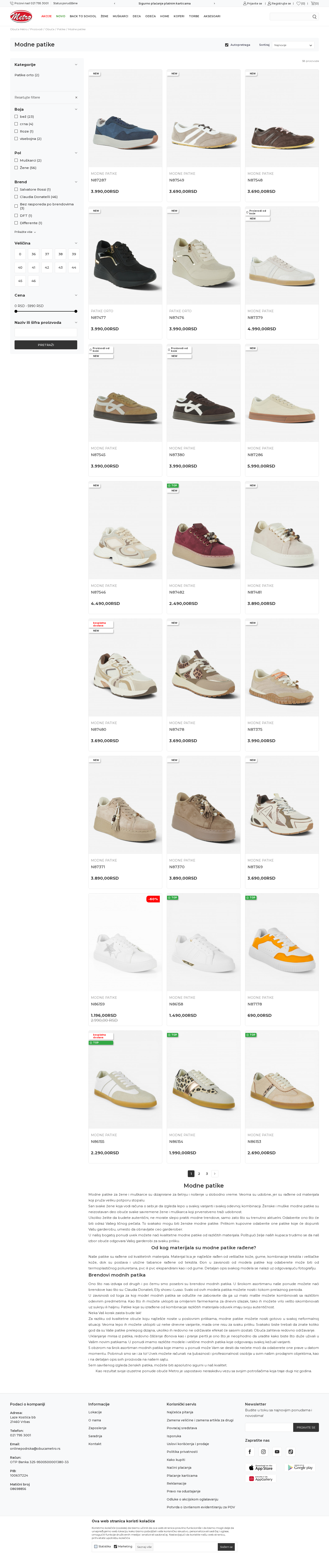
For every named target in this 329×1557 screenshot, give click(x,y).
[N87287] (125, 118)
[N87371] (125, 805)
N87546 (98, 592)
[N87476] (203, 255)
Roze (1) (27, 131)
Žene (104, 16)
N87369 (255, 867)
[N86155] (125, 1079)
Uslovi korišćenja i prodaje (188, 1444)
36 (34, 254)
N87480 (98, 729)
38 (60, 254)
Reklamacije (176, 1483)
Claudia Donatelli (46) (39, 197)
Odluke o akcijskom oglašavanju (192, 1499)
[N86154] (203, 1079)
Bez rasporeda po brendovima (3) (47, 206)
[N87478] (203, 667)
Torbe (194, 16)
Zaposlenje (97, 1428)
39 (74, 254)
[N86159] (125, 942)
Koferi (179, 16)
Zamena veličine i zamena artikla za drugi (200, 1420)
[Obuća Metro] (21, 16)
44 (74, 267)
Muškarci (120, 16)
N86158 (176, 1004)
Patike (61, 29)
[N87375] (282, 667)
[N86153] (282, 1079)
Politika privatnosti (182, 1452)
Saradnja (95, 1436)
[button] (47, 109)
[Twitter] (290, 1451)
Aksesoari (212, 16)
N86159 (98, 1004)
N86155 (97, 1141)
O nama (94, 1420)
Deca (137, 16)
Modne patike (104, 174)
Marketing (125, 1546)
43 (60, 267)
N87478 (176, 729)
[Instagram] (263, 1451)
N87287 (98, 180)
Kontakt (94, 1444)
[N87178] (282, 942)
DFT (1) (26, 216)
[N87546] (125, 530)
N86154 (176, 1141)
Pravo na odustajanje (184, 1491)
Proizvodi (36, 29)
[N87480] (125, 667)
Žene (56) (28, 168)
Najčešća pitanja (180, 1412)
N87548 (255, 180)
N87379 (255, 317)
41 (33, 267)
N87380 (176, 455)
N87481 (255, 592)
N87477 (98, 317)
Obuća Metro (19, 29)
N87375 (255, 729)
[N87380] (203, 393)
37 (47, 254)
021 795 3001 (20, 1435)
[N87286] (282, 393)
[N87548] (282, 118)
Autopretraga (240, 44)
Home (164, 16)
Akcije (46, 16)
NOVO (60, 16)
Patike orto (27, 75)
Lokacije (95, 1412)
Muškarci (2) (31, 160)
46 (33, 281)
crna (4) (26, 124)
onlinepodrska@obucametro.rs (35, 1449)
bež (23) (27, 117)
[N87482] (203, 530)
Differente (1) (31, 223)
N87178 (255, 1004)
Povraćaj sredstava (182, 1428)
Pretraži (46, 345)
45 (20, 281)
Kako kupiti (176, 1460)
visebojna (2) (31, 139)
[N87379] (282, 255)
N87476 (176, 317)
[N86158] (203, 942)
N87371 (98, 867)
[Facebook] (249, 1451)
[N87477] (125, 255)
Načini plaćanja (179, 1468)
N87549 (176, 180)
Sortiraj (264, 44)
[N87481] (282, 530)
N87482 (176, 592)
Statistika (104, 1546)
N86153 (254, 1141)
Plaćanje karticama (182, 1476)
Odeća (150, 16)
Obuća (49, 29)
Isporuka (174, 1436)
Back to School (83, 16)
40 (20, 267)
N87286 (255, 455)
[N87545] (125, 393)
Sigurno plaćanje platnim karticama (165, 3)
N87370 (176, 867)
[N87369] (282, 805)
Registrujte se (281, 3)
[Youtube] (277, 1451)
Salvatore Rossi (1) (35, 190)
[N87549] (203, 118)
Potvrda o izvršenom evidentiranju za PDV (201, 1507)
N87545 (98, 455)
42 (47, 267)
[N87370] (203, 805)
